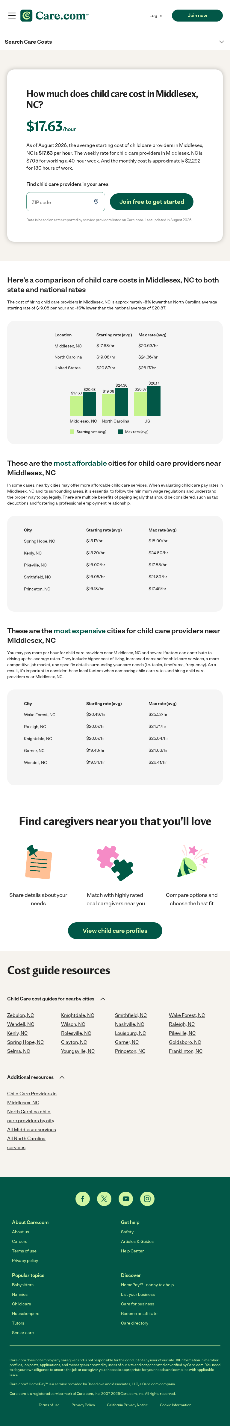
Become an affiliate (139, 1313)
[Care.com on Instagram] (147, 1199)
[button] (115, 42)
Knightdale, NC (38, 738)
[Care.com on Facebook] (82, 1199)
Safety (127, 1231)
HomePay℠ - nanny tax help (147, 1284)
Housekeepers (25, 1313)
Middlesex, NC (68, 346)
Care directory (134, 1323)
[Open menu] (12, 15)
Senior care (23, 1332)
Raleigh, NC (35, 726)
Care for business (137, 1304)
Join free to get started (151, 201)
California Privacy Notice (127, 1405)
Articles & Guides (137, 1241)
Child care (21, 1304)
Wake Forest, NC (39, 714)
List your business (138, 1294)
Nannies (20, 1294)
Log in (155, 15)
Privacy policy (25, 1260)
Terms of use (24, 1251)
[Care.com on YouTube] (126, 1199)
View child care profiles (115, 930)
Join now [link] (197, 15)
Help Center (132, 1251)
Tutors (18, 1323)
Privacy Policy (83, 1405)
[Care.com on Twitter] (104, 1199)
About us (20, 1231)
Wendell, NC (35, 762)
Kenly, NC (33, 553)
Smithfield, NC (37, 577)
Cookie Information (175, 1405)
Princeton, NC (37, 589)
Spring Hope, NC (39, 541)
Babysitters (23, 1284)
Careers (19, 1241)
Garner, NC (34, 750)
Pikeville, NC (35, 565)
